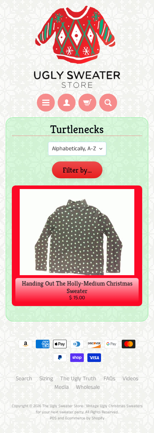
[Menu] (46, 103)
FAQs (109, 379)
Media (61, 387)
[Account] (67, 103)
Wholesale (88, 387)
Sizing (46, 379)
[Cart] (87, 103)
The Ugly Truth (78, 379)
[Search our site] (108, 103)
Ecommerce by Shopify (85, 418)
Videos (130, 379)
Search (24, 379)
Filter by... (77, 170)
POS (53, 418)
